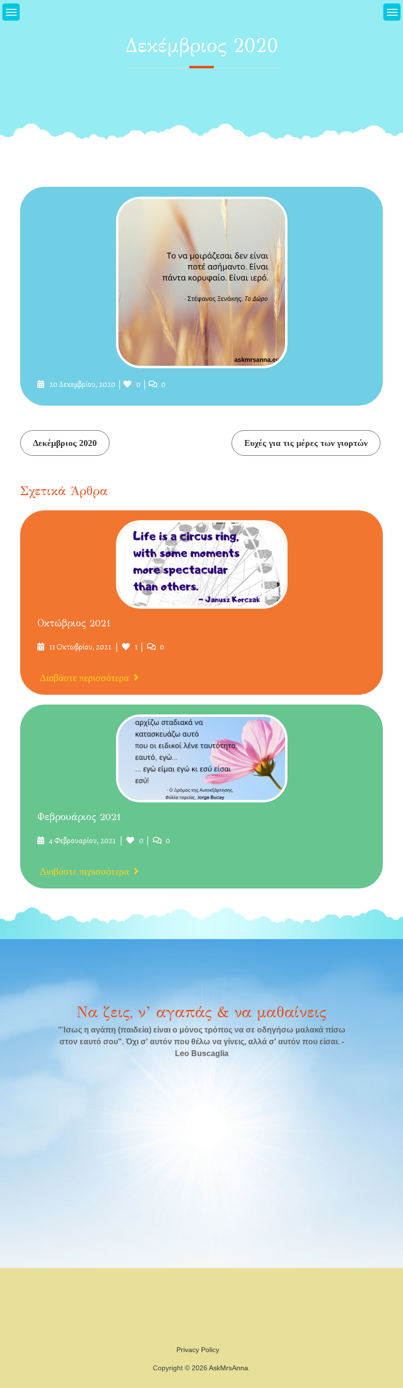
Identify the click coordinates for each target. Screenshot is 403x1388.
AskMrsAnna (228, 1368)
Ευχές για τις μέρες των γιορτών (306, 443)
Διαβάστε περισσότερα (84, 677)
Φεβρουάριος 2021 (79, 817)
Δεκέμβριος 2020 (65, 443)
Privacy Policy (197, 1350)
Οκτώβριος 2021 (74, 623)
